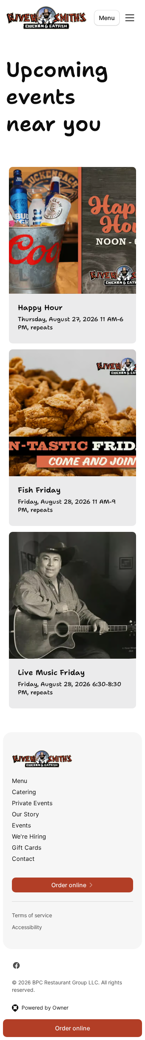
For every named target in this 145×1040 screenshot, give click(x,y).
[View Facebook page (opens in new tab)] (16, 965)
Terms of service (32, 915)
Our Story (25, 814)
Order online (72, 1028)
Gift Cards (26, 847)
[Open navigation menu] (129, 17)
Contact (23, 858)
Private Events (32, 803)
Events (21, 825)
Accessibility (27, 927)
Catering (24, 792)
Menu (107, 18)
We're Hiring (29, 836)
